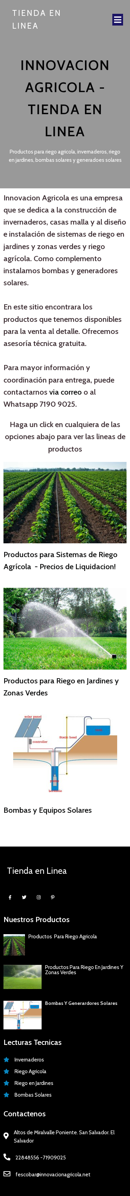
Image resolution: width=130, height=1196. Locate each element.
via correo (65, 392)
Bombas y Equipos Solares (47, 810)
